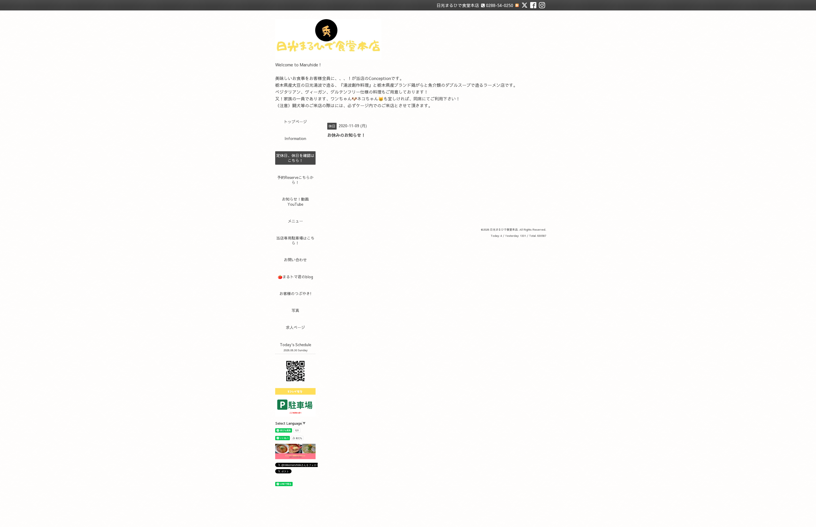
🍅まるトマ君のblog (295, 276)
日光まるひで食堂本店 (504, 229)
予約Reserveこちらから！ (295, 180)
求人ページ (295, 327)
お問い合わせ (295, 259)
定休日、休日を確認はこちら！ (295, 158)
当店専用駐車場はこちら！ (295, 240)
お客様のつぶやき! (295, 293)
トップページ (295, 121)
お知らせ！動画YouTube (295, 201)
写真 (295, 310)
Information (295, 138)
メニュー (295, 221)
